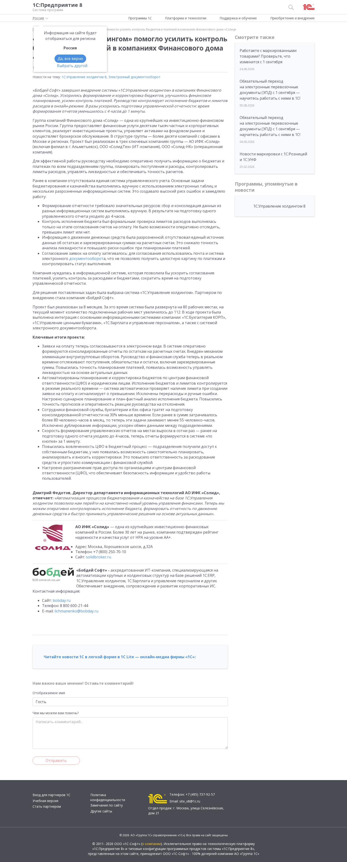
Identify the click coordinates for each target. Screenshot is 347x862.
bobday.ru (62, 600)
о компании (151, 843)
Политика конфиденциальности (107, 797)
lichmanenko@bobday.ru (76, 611)
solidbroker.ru (98, 557)
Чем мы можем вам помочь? (56, 713)
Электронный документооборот (134, 77)
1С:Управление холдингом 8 (84, 77)
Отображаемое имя (49, 693)
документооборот (86, 258)
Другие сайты (101, 811)
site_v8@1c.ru (189, 801)
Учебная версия (45, 800)
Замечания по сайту (106, 805)
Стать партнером (47, 806)
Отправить (56, 760)
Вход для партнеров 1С (51, 795)
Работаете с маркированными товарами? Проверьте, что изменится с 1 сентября (268, 56)
